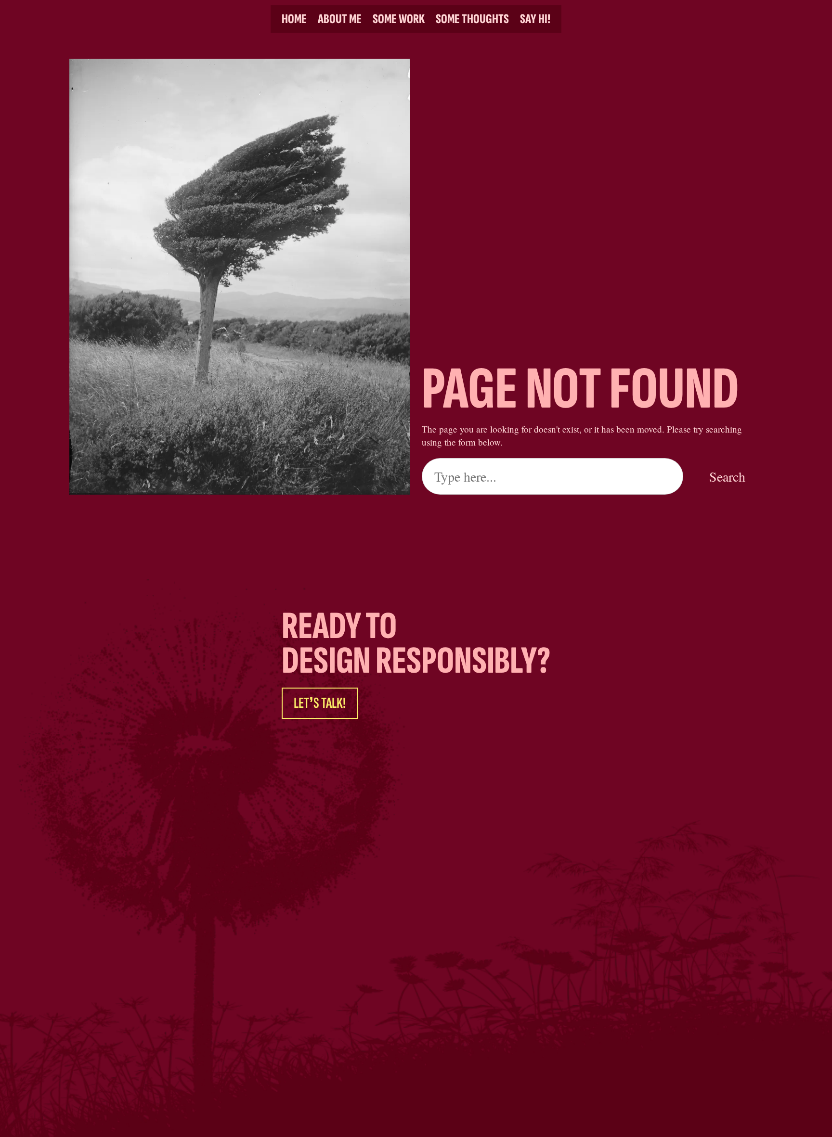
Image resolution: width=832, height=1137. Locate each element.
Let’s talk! (320, 703)
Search (727, 476)
